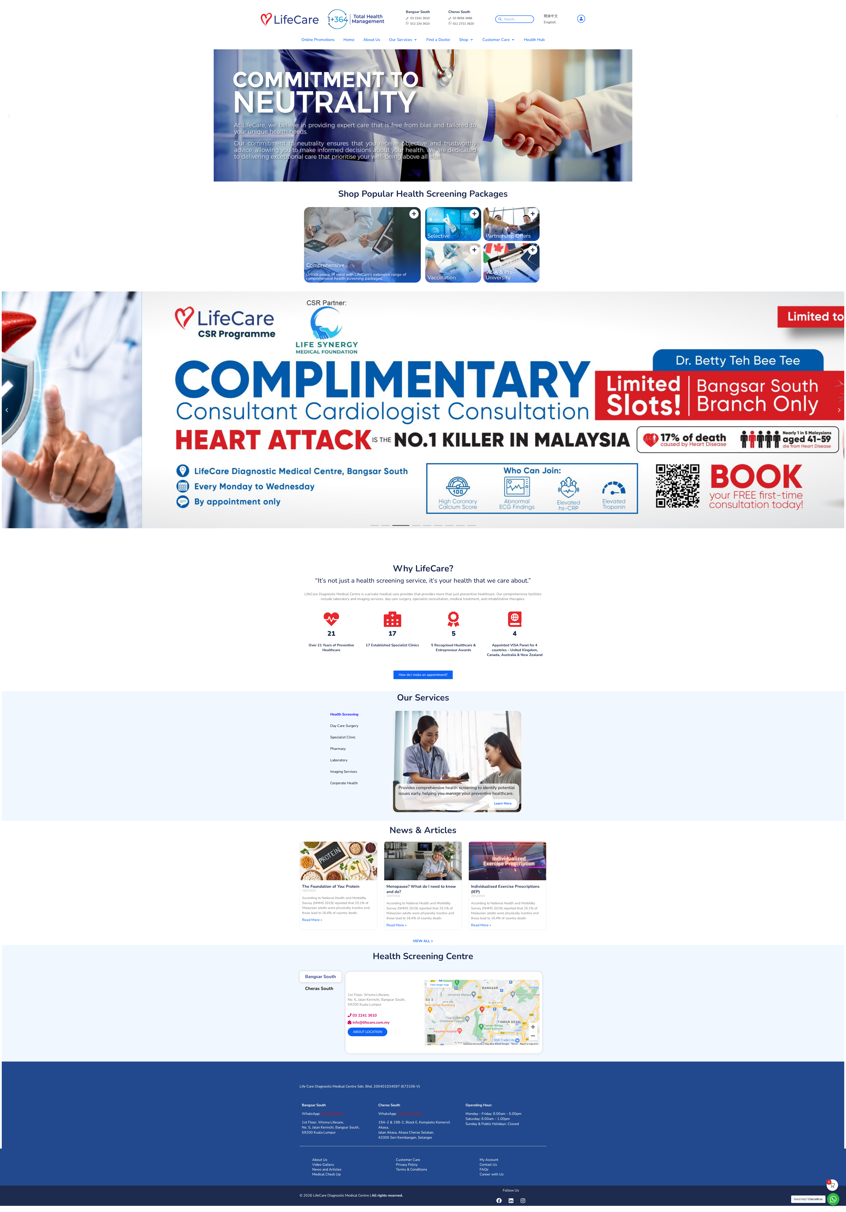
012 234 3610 (420, 24)
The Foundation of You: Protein (331, 886)
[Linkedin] (511, 1200)
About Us (371, 39)
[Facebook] (499, 1200)
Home (348, 39)
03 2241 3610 (420, 18)
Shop (463, 39)
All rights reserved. (387, 1195)
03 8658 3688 (462, 18)
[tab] (357, 714)
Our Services (400, 39)
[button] (9, 116)
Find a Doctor (438, 39)
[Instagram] (523, 1200)
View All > (423, 941)
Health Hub (534, 39)
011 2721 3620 (463, 24)
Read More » (312, 919)
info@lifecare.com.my (371, 1022)
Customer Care (496, 39)
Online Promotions (318, 39)
